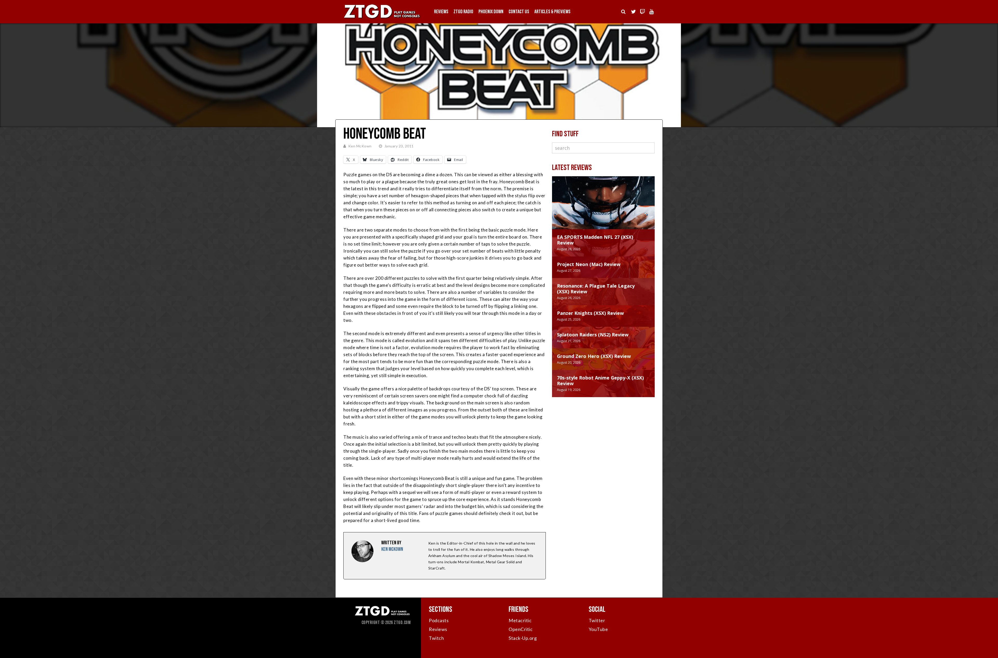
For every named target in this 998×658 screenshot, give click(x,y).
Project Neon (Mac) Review (588, 264)
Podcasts (439, 620)
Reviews (441, 11)
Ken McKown (360, 146)
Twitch (436, 638)
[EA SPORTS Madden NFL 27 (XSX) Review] (603, 208)
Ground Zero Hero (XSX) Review (594, 356)
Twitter (597, 620)
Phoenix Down (490, 11)
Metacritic (520, 620)
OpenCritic (521, 629)
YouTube (598, 629)
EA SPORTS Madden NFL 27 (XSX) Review (595, 240)
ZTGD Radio (463, 11)
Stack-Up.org (523, 638)
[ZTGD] (382, 18)
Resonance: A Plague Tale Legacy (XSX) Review (596, 289)
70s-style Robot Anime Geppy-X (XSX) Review (600, 380)
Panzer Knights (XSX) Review (590, 313)
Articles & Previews (552, 11)
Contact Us (519, 11)
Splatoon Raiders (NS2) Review (592, 334)
